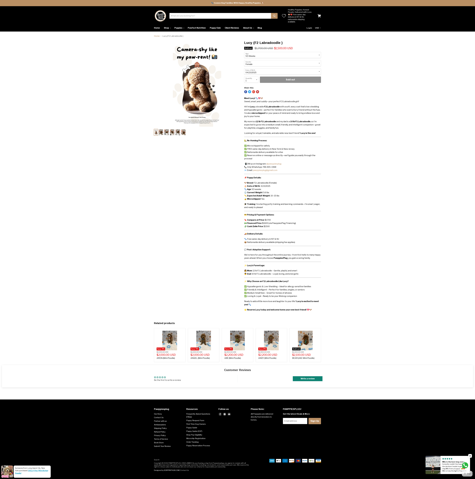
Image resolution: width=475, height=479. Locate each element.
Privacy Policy (160, 435)
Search (156, 460)
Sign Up (314, 421)
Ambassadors (160, 425)
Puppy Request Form (195, 420)
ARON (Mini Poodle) (166, 358)
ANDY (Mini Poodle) (267, 358)
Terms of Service (161, 439)
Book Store (159, 443)
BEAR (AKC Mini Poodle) (303, 358)
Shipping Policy (160, 428)
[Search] (274, 16)
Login (309, 28)
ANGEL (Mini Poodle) (200, 358)
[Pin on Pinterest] (257, 91)
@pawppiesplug (273, 164)
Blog (260, 28)
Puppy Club (215, 28)
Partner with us (160, 421)
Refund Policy (160, 432)
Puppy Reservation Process (198, 445)
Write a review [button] (308, 378)
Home (157, 28)
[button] (470, 456)
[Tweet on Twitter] (249, 91)
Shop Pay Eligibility (194, 435)
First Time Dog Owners (196, 424)
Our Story (158, 414)
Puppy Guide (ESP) (194, 431)
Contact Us (159, 417)
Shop (166, 28)
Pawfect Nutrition (197, 28)
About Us (247, 28)
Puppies (178, 28)
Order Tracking (192, 442)
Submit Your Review (162, 446)
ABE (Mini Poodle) (232, 358)
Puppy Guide (191, 428)
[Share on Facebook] (245, 91)
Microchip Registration (195, 438)
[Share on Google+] (253, 91)
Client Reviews (232, 28)
